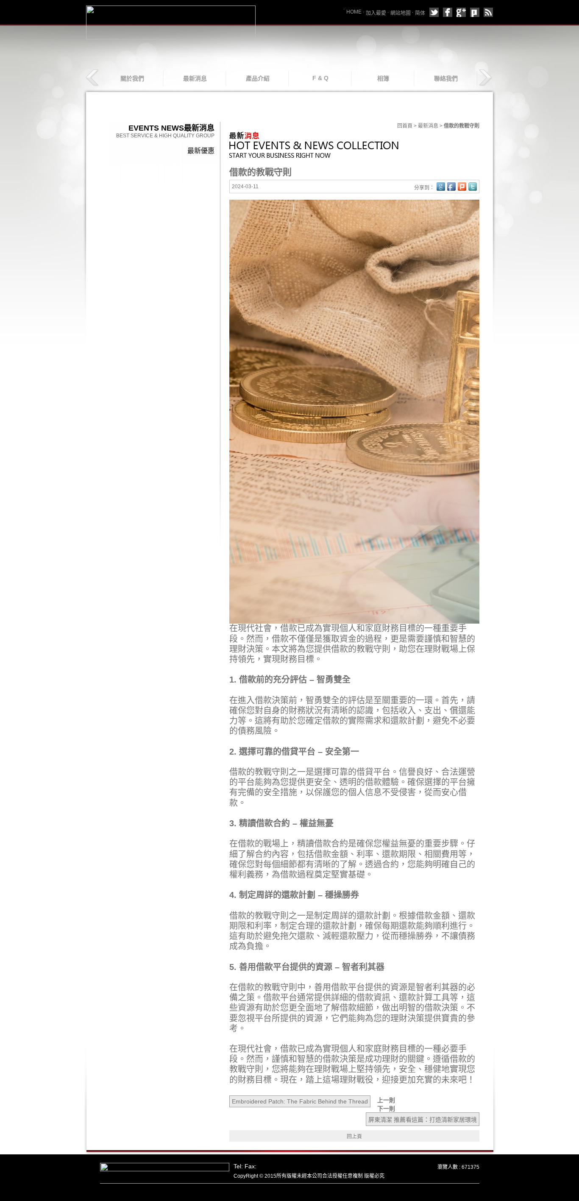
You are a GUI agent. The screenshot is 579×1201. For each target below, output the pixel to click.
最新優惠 (200, 150)
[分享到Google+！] (441, 186)
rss (488, 12)
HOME (354, 12)
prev (93, 77)
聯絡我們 (446, 78)
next (485, 77)
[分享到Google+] (461, 12)
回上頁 (354, 1137)
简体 (420, 13)
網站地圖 (400, 13)
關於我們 (132, 78)
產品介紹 (258, 78)
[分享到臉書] (447, 12)
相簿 (383, 78)
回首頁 (404, 126)
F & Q (320, 78)
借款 (288, 628)
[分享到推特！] (472, 186)
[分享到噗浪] (474, 12)
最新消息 (195, 78)
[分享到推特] (434, 12)
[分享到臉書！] (451, 186)
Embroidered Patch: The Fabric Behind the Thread (300, 1101)
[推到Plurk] (462, 186)
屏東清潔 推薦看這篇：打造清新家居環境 (422, 1119)
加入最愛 (376, 13)
